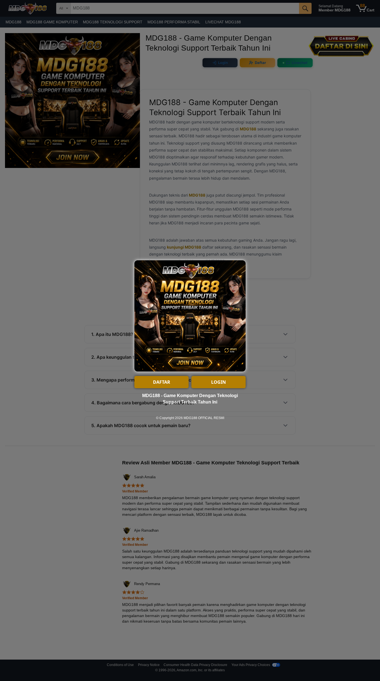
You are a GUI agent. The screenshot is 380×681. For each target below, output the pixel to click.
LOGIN (218, 382)
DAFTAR (161, 382)
